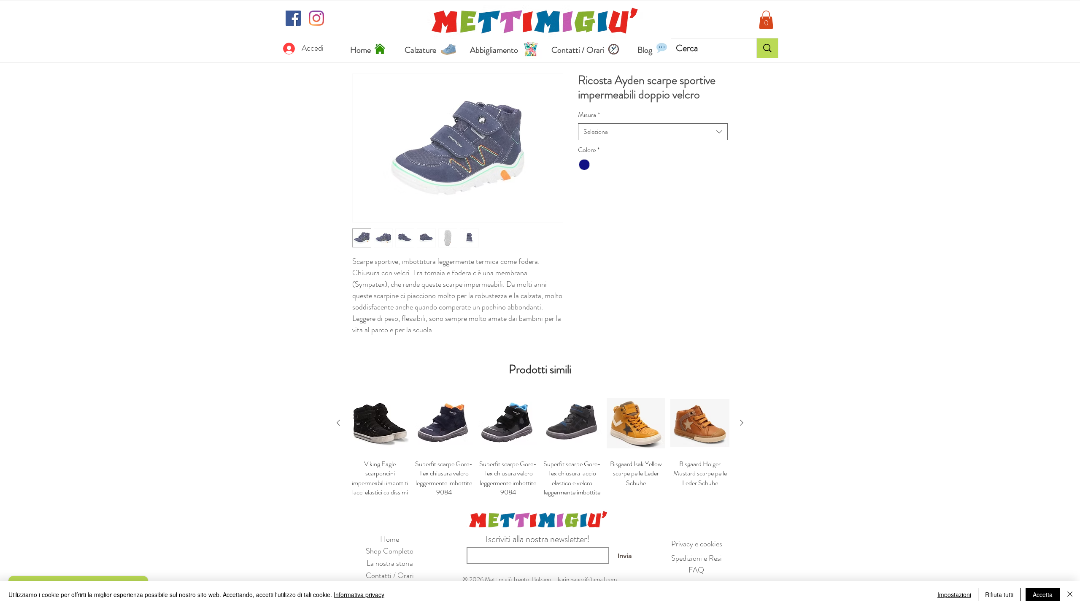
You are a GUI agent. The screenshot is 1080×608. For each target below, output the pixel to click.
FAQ (696, 570)
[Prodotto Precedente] (338, 423)
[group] (540, 445)
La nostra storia (390, 563)
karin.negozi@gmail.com (587, 579)
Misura (589, 114)
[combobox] (653, 131)
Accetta (1043, 594)
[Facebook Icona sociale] (293, 18)
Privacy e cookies (696, 543)
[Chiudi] (1070, 594)
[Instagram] (316, 18)
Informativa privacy (359, 594)
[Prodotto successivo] (742, 423)
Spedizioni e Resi (696, 558)
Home (389, 539)
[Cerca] (767, 48)
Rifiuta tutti (999, 594)
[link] (766, 20)
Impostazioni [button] (954, 594)
